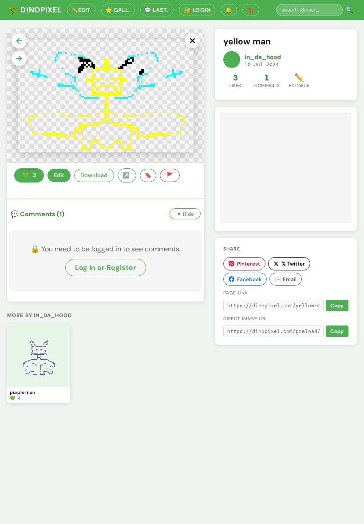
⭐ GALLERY (118, 10)
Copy (337, 305)
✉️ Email (286, 279)
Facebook (249, 279)
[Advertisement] (286, 167)
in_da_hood (263, 57)
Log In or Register (105, 267)
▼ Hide (185, 214)
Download (93, 175)
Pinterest (248, 263)
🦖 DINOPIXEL (35, 10)
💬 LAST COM (157, 10)
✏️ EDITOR (81, 10)
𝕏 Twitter (293, 263)
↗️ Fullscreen (127, 175)
